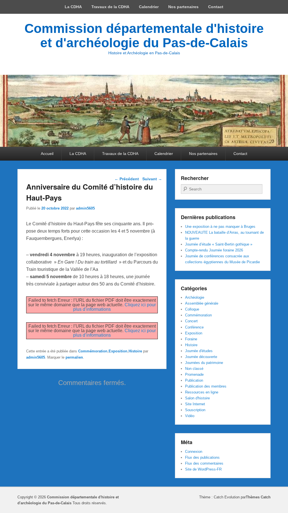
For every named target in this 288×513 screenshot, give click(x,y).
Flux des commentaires (204, 463)
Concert (191, 321)
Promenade (194, 374)
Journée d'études (199, 351)
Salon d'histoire (197, 398)
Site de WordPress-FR (203, 469)
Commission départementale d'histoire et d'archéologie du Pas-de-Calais (144, 35)
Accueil (47, 153)
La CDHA (73, 6)
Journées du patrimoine (204, 363)
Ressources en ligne (201, 392)
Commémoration (92, 351)
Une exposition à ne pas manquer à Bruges (220, 226)
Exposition (118, 351)
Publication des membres (205, 386)
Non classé (194, 368)
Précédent (126, 179)
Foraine (191, 339)
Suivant (152, 179)
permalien (74, 357)
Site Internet (195, 404)
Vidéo (189, 416)
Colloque (192, 309)
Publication (194, 380)
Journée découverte (201, 357)
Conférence (194, 327)
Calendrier (149, 6)
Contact (215, 6)
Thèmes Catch (258, 497)
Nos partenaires (183, 6)
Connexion (193, 451)
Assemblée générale (201, 303)
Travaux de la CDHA (110, 6)
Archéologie (194, 297)
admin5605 (85, 208)
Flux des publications (202, 457)
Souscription (195, 410)
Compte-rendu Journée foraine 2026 (214, 250)
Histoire (135, 351)
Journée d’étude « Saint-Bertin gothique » (218, 244)
